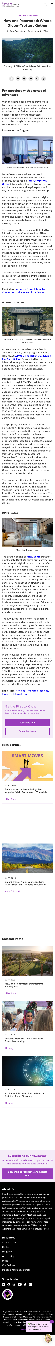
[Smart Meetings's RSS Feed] (30, 1284)
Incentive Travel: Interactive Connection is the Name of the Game (24, 290)
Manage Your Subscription (16, 1269)
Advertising (8, 1256)
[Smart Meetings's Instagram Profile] (14, 1284)
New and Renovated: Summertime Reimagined (24, 985)
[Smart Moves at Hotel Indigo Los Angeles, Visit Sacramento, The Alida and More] (27, 766)
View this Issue (27, 731)
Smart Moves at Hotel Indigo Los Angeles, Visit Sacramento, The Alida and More (26, 792)
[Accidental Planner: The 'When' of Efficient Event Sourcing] (27, 1071)
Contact (6, 1247)
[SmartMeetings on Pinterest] (24, 78)
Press (5, 1260)
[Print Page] (43, 78)
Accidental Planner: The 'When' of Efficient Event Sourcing (24, 1095)
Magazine (7, 1251)
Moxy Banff (33, 556)
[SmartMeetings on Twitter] (18, 78)
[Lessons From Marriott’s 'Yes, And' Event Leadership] (27, 1016)
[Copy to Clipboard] (37, 78)
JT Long (9, 1048)
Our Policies (8, 1265)
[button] (48, 1338)
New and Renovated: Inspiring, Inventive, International (25, 692)
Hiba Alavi (10, 799)
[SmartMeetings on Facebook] (11, 78)
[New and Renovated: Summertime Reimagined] (27, 961)
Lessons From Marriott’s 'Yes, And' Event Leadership (24, 1040)
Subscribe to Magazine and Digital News (27, 1173)
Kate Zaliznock (13, 891)
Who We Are (9, 1242)
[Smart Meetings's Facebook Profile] (9, 1284)
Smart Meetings (10, 4)
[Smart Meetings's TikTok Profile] (25, 1284)
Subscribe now (27, 722)
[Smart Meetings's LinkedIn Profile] (4, 1284)
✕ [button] (52, 1322)
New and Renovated (27, 15)
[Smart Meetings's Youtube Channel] (19, 1284)
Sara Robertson (17, 31)
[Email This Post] (30, 78)
